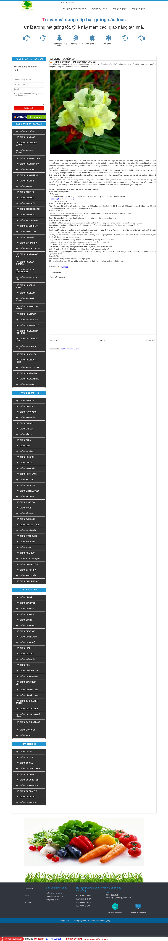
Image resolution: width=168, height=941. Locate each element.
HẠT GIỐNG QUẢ (83, 899)
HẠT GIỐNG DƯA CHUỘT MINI (26, 683)
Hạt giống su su (52, 900)
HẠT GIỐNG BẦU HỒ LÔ (25, 730)
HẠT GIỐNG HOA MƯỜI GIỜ (27, 164)
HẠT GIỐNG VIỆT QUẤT (25, 659)
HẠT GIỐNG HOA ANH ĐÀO (27, 175)
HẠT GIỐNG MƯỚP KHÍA (26, 542)
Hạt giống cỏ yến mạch (55, 896)
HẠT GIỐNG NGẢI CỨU (25, 553)
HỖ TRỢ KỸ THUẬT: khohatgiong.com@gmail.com (87, 939)
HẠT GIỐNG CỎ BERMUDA (27, 802)
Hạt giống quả (120, 8)
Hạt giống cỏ (138, 8)
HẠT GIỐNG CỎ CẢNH (25, 774)
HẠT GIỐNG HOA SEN (25, 181)
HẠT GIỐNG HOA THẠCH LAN (28, 249)
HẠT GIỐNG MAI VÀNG (25, 132)
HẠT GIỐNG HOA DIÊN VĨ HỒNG (26, 361)
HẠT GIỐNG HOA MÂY (25, 385)
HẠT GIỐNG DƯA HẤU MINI (27, 676)
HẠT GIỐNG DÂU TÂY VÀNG (27, 690)
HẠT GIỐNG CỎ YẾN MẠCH (27, 786)
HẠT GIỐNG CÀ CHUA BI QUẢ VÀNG (28, 715)
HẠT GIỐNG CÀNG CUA (25, 519)
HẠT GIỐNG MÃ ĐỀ (24, 547)
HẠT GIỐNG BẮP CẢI (24, 429)
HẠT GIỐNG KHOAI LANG (26, 474)
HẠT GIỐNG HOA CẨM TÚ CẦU (26, 278)
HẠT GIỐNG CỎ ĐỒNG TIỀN (27, 780)
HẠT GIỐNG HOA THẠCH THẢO (26, 286)
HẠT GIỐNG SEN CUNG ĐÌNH (28, 209)
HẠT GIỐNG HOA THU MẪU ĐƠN (27, 340)
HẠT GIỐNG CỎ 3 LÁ (24, 757)
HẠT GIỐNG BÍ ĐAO (24, 435)
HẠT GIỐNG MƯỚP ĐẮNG (26, 536)
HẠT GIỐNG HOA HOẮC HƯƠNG (25, 300)
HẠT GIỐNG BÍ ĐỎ (23, 440)
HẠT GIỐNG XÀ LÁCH (24, 480)
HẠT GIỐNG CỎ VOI (24, 752)
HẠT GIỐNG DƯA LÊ (24, 620)
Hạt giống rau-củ (99, 8)
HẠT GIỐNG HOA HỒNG (25, 137)
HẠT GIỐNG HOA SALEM (26, 354)
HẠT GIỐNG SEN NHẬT (25, 198)
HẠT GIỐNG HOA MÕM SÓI (84, 62)
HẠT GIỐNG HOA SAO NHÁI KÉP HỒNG (27, 332)
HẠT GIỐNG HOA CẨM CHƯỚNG (25, 263)
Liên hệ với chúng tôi (98, 2)
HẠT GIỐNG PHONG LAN (26, 232)
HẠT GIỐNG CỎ (83, 906)
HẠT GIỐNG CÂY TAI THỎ (26, 243)
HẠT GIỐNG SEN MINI (25, 192)
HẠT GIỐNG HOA (63, 62)
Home (102, 340)
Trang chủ (84, 2)
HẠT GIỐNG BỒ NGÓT (25, 514)
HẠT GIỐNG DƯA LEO (25, 614)
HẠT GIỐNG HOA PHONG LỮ (27, 325)
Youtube (28, 902)
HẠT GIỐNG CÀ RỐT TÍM (26, 570)
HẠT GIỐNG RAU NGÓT (25, 418)
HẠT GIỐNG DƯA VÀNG (25, 631)
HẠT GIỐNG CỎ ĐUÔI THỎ (26, 791)
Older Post (150, 340)
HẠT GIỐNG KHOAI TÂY (25, 468)
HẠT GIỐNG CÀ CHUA (25, 654)
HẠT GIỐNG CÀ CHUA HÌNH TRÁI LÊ (27, 702)
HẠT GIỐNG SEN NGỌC (25, 215)
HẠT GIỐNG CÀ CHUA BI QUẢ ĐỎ (28, 723)
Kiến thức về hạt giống (116, 2)
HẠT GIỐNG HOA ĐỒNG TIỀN (28, 158)
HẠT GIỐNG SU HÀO (24, 451)
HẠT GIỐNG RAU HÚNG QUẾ (27, 581)
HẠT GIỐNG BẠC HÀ (24, 463)
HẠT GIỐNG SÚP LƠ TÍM (26, 576)
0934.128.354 (39, 939)
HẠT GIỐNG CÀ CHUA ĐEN (27, 709)
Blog (27, 895)
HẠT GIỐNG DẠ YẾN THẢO (27, 226)
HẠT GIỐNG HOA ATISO (25, 170)
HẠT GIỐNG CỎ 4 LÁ (24, 763)
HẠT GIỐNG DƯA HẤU (25, 609)
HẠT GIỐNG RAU (83, 902)
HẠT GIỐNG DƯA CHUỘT (26, 643)
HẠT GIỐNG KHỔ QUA (25, 457)
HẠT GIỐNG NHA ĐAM (25, 497)
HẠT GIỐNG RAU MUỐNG (26, 412)
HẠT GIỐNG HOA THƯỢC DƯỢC (26, 348)
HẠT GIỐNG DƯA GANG (25, 626)
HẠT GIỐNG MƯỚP (24, 508)
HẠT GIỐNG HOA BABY (25, 293)
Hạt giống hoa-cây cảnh (74, 8)
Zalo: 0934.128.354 (53, 939)
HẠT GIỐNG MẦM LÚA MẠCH (28, 559)
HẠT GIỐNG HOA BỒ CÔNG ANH (27, 255)
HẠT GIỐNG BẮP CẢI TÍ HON (27, 525)
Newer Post (54, 340)
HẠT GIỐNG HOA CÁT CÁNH (27, 368)
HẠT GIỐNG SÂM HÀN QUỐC (27, 491)
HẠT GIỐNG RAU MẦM (25, 401)
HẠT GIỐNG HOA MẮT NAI (26, 373)
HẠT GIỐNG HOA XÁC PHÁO (27, 379)
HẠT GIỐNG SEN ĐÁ (24, 187)
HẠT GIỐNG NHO (23, 665)
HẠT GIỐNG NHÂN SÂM (25, 485)
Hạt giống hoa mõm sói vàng (62, 199)
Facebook (29, 889)
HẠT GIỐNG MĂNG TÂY (25, 502)
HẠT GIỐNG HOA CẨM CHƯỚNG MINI (25, 271)
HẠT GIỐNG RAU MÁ (24, 406)
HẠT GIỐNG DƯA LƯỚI (25, 603)
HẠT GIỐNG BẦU (23, 446)
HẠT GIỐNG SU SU (23, 736)
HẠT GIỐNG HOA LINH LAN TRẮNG (27, 307)
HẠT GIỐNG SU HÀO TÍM (26, 530)
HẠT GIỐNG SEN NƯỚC (25, 203)
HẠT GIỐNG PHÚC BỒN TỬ (27, 671)
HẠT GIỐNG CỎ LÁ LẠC (25, 797)
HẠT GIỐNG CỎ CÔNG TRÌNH (28, 769)
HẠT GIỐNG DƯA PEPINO (26, 637)
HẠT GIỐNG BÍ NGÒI (24, 423)
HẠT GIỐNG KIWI (23, 648)
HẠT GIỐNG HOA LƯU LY (26, 314)
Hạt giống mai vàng (54, 893)
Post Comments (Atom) (69, 349)
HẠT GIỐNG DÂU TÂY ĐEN (27, 695)
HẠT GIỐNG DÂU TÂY (24, 597)
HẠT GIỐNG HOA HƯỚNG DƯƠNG (26, 144)
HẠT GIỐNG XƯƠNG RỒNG (27, 220)
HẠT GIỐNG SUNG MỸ (25, 237)
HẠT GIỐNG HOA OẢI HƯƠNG (24, 152)
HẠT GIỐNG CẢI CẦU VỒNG (27, 564)
